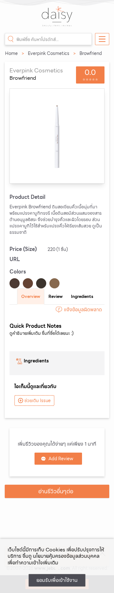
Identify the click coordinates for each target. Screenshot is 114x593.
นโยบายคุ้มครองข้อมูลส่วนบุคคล (66, 556)
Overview (30, 296)
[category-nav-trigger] (102, 39)
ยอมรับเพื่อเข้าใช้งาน (57, 580)
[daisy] (57, 19)
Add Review (60, 458)
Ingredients (82, 296)
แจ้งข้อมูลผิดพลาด (83, 309)
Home (11, 53)
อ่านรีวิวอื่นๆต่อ (55, 491)
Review (55, 296)
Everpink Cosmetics (48, 53)
